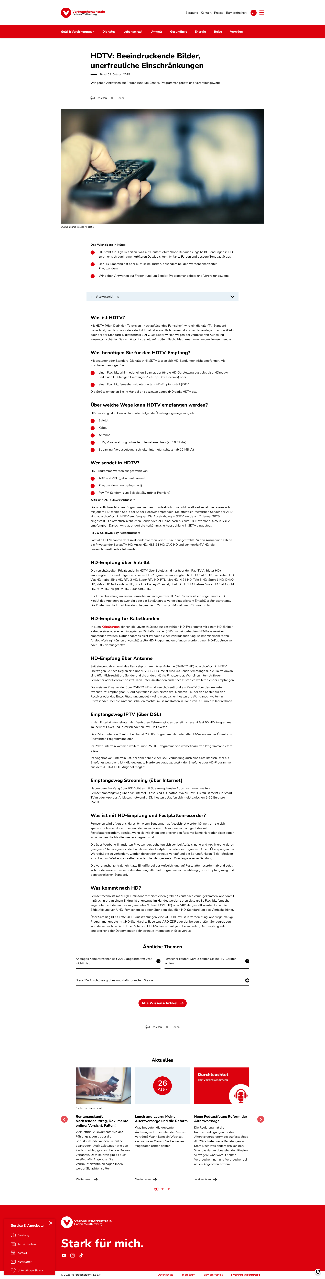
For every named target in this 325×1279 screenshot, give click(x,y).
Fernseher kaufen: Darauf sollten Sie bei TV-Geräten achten (200, 961)
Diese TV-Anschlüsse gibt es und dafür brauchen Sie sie (114, 980)
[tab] (156, 1189)
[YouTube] (63, 1255)
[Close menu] (51, 1223)
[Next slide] (260, 1119)
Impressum (188, 1275)
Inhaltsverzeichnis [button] (105, 296)
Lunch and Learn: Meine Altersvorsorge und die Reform (161, 1118)
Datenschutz (165, 1275)
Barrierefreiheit (213, 1275)
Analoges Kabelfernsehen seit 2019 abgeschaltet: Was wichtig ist (114, 961)
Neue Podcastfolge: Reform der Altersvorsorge (220, 1118)
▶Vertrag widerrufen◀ (245, 1275)
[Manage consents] (318, 1272)
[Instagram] (72, 1255)
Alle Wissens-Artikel (160, 1003)
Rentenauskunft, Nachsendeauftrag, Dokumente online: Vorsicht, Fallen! (102, 1121)
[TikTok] (81, 1255)
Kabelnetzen (111, 627)
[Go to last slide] (64, 1119)
